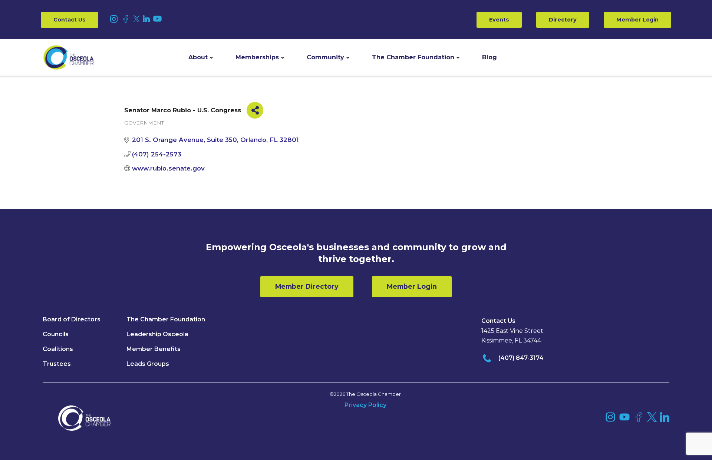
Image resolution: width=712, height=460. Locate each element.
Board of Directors (71, 319)
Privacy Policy (365, 404)
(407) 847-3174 (521, 357)
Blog (489, 57)
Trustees (57, 363)
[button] (200, 57)
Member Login (637, 19)
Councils (56, 334)
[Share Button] (255, 110)
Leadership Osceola (157, 334)
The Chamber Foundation (413, 57)
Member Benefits (153, 349)
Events (499, 19)
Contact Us (69, 19)
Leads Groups (147, 363)
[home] (68, 57)
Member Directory (307, 286)
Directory (563, 19)
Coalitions (58, 349)
